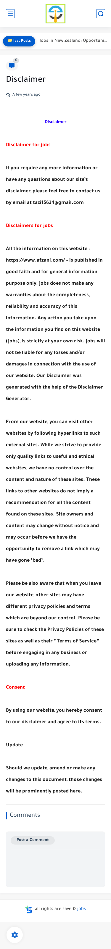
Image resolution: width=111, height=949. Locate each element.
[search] (100, 13)
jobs (81, 909)
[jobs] (55, 14)
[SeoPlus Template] (28, 909)
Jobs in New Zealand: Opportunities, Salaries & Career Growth (74, 41)
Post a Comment (33, 840)
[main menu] (10, 13)
